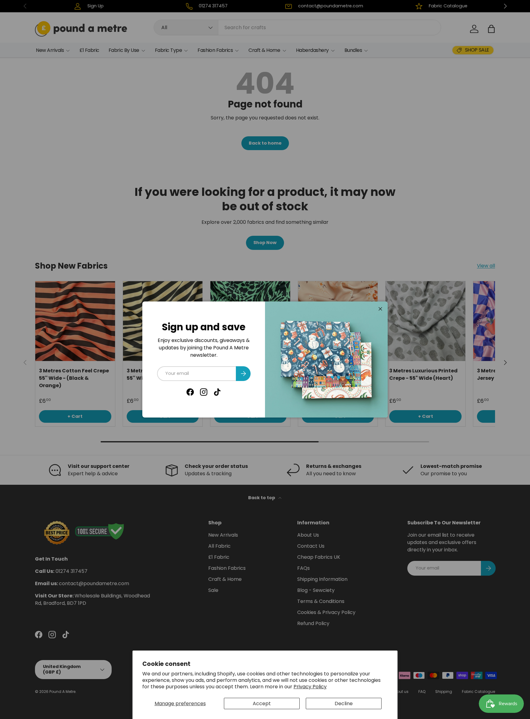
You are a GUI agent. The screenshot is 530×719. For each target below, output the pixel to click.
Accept (262, 703)
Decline (344, 703)
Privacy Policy (310, 686)
